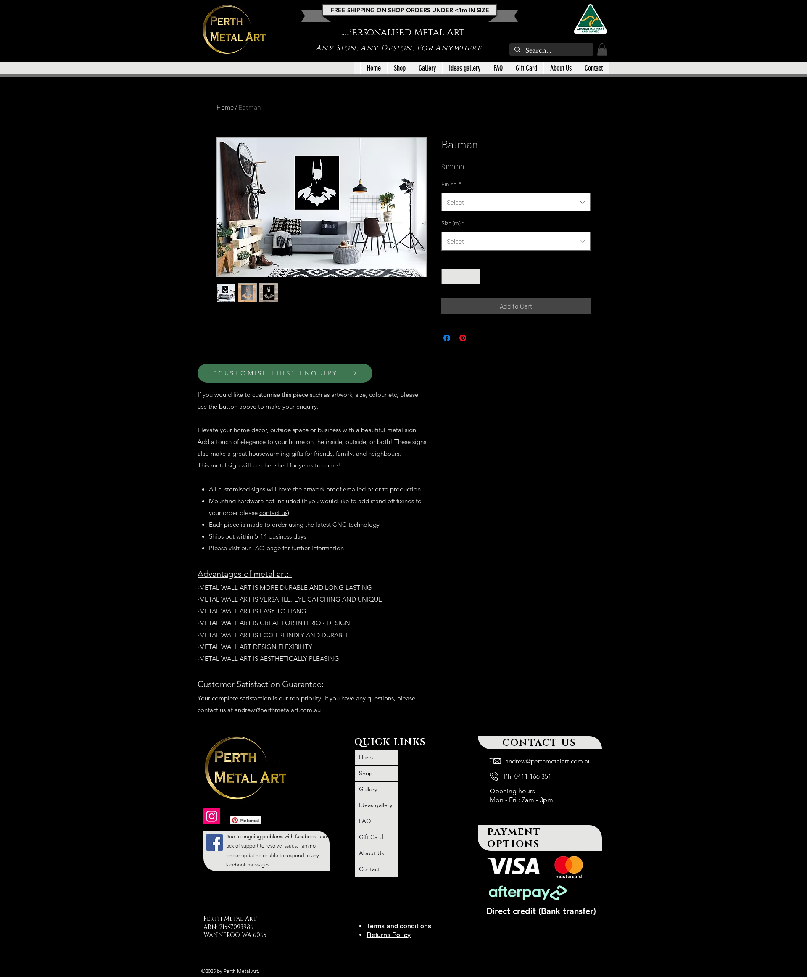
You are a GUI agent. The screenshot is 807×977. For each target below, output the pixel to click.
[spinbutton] (460, 276)
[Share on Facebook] (447, 338)
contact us (273, 513)
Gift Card (371, 837)
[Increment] (473, 276)
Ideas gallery (375, 805)
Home (225, 107)
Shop (366, 773)
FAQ (259, 548)
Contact (369, 869)
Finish (451, 183)
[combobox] (516, 202)
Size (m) (452, 223)
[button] (602, 49)
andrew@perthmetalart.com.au (278, 710)
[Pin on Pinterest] (463, 338)
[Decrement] (448, 276)
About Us (371, 853)
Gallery (368, 789)
